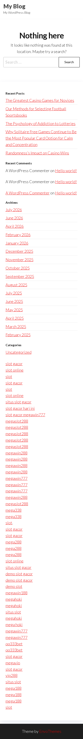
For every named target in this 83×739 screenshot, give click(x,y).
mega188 (13, 688)
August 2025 (16, 284)
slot (9, 376)
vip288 (11, 675)
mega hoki (14, 624)
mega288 (13, 542)
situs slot (13, 612)
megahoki (14, 599)
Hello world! (66, 170)
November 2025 (19, 259)
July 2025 (14, 293)
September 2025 (20, 276)
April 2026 (15, 226)
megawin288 (16, 452)
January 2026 (17, 243)
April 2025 (15, 318)
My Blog (14, 6)
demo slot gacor (19, 573)
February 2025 (18, 334)
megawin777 (16, 478)
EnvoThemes (50, 731)
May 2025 (14, 309)
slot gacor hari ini (20, 408)
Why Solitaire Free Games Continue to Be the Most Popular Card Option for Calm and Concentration (41, 138)
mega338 (13, 510)
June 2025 (14, 301)
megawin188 (16, 592)
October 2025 (18, 268)
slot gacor (14, 363)
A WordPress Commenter (28, 192)
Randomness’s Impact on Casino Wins (37, 152)
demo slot (14, 586)
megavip (13, 662)
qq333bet (14, 643)
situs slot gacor (18, 401)
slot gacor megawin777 (25, 414)
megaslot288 (17, 421)
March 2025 (16, 326)
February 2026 (18, 234)
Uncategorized (18, 352)
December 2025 (19, 251)
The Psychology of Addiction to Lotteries (40, 123)
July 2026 (14, 209)
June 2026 (14, 217)
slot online (14, 370)
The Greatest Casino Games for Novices (40, 100)
